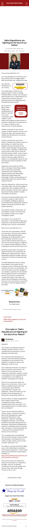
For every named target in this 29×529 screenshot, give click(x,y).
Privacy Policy (14, 520)
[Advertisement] (14, 21)
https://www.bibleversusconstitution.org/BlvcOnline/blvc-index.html (14, 456)
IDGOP (10, 309)
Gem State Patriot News (14, 3)
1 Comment (21, 51)
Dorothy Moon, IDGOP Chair (16, 48)
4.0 (25, 519)
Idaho (6, 309)
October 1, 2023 (11, 51)
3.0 (22, 519)
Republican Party (16, 309)
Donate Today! (21, 113)
